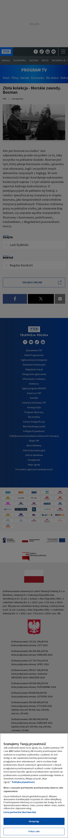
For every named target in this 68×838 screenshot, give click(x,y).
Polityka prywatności (23, 782)
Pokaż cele (34, 831)
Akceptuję (34, 821)
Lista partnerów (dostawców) (19, 812)
